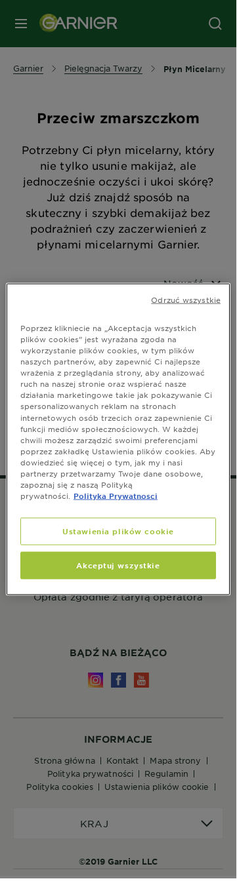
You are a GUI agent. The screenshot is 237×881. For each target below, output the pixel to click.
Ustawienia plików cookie (118, 531)
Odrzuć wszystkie (186, 299)
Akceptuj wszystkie (118, 565)
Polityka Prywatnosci (116, 495)
